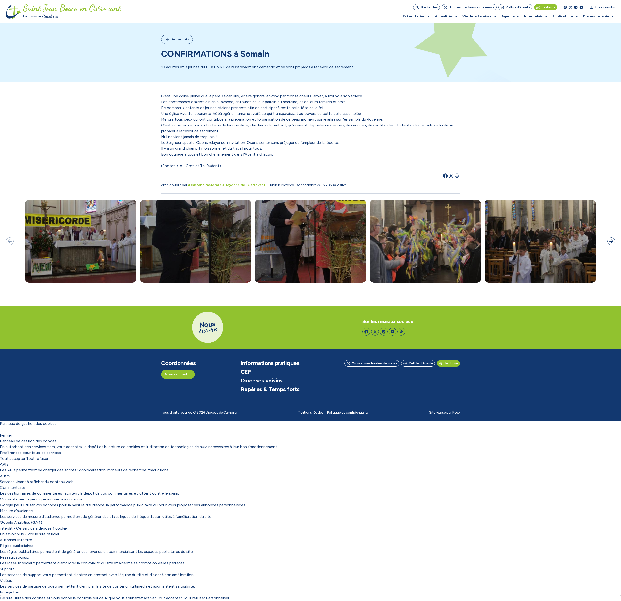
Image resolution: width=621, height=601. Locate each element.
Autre (5, 476)
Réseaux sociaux (14, 557)
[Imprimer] (457, 176)
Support (7, 569)
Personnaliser (217, 598)
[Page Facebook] (565, 7)
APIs (4, 464)
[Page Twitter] (570, 7)
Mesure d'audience (16, 510)
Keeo (456, 412)
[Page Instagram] (576, 7)
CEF (246, 372)
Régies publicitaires (16, 545)
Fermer (6, 435)
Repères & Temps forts (270, 389)
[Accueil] (13, 11)
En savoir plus (12, 534)
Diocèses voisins (261, 380)
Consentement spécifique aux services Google (41, 499)
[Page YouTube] (581, 7)
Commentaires (13, 487)
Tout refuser (37, 458)
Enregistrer (9, 592)
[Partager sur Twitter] (451, 176)
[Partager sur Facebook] (445, 176)
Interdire (24, 540)
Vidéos (6, 580)
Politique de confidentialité (347, 412)
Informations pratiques (270, 363)
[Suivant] (611, 241)
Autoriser (8, 540)
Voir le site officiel (43, 534)
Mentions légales (310, 412)
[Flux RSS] (401, 332)
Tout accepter (12, 458)
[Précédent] (10, 241)
